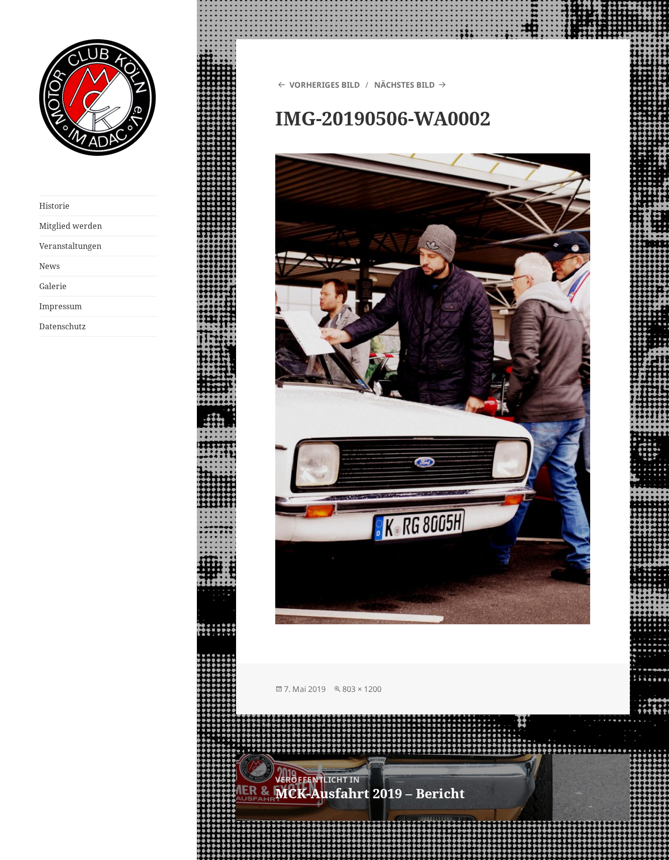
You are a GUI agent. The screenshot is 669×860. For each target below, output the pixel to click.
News (49, 266)
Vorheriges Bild (324, 84)
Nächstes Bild (404, 84)
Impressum (60, 306)
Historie (54, 205)
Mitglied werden (70, 226)
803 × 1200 (362, 689)
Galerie (53, 286)
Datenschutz (62, 326)
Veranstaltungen (70, 246)
